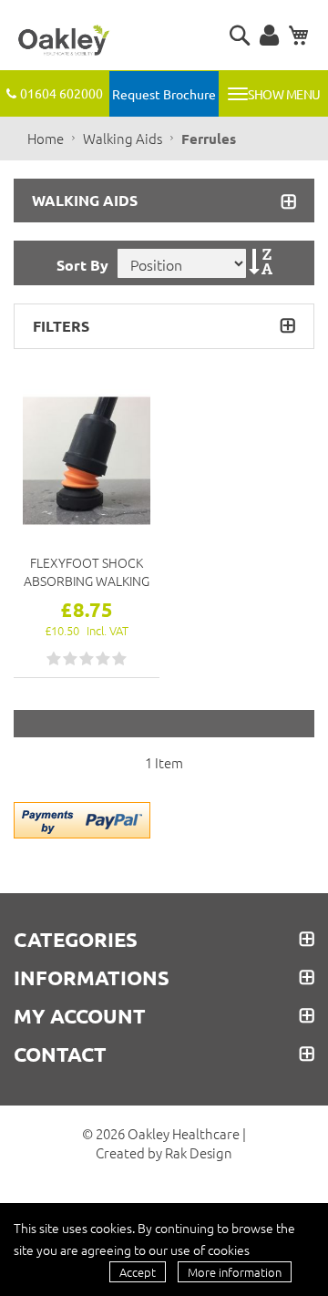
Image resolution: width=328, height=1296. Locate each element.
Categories (76, 940)
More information (235, 1272)
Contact (60, 1054)
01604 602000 (61, 93)
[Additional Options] (82, 817)
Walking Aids (124, 138)
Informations (91, 978)
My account (80, 1016)
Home (47, 138)
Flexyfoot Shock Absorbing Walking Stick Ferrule (86, 571)
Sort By (82, 264)
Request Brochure (164, 94)
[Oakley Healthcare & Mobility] (64, 41)
